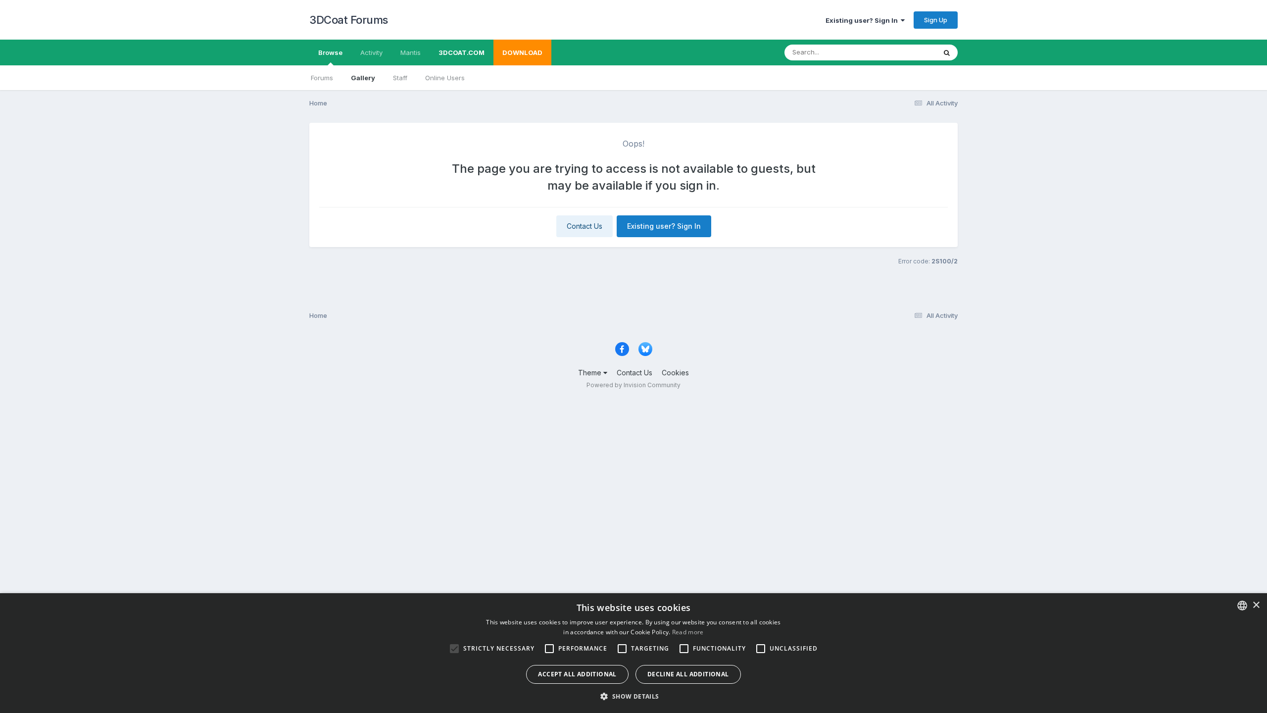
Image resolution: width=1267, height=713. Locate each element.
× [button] (1256, 605)
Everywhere (905, 52)
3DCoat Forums (348, 19)
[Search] (947, 52)
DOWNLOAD (522, 52)
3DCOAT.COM (462, 52)
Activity (371, 52)
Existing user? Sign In (863, 20)
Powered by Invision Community (633, 385)
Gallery (363, 78)
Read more (688, 632)
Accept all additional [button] (577, 674)
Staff (400, 78)
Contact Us (584, 226)
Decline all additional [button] (688, 674)
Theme (590, 372)
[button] (633, 696)
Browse (330, 52)
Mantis (410, 52)
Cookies (675, 372)
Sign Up (935, 20)
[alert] (633, 653)
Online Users (445, 78)
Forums (322, 78)
